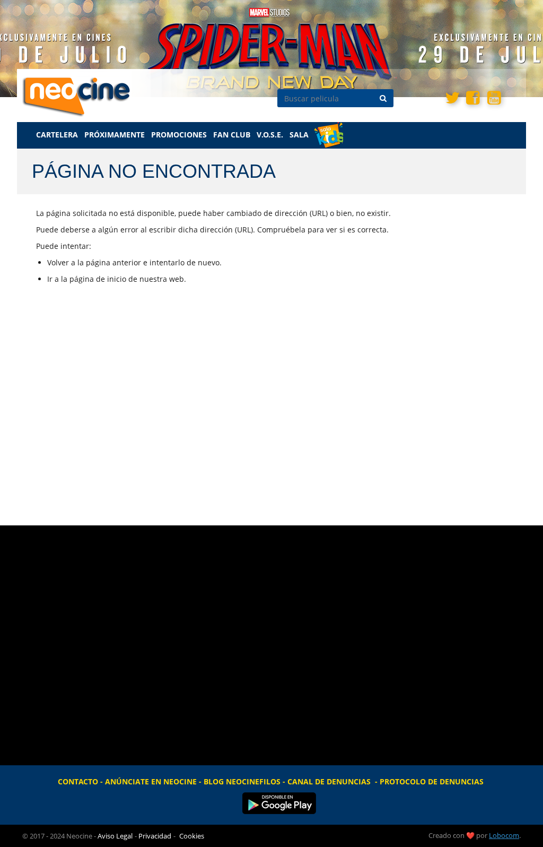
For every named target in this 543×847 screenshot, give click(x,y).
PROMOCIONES (179, 134)
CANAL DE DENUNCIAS (329, 781)
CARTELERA (57, 134)
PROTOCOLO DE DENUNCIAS (432, 781)
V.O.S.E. (270, 134)
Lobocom (504, 835)
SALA (299, 134)
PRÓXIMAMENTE (114, 134)
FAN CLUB (231, 134)
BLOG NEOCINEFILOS (242, 781)
